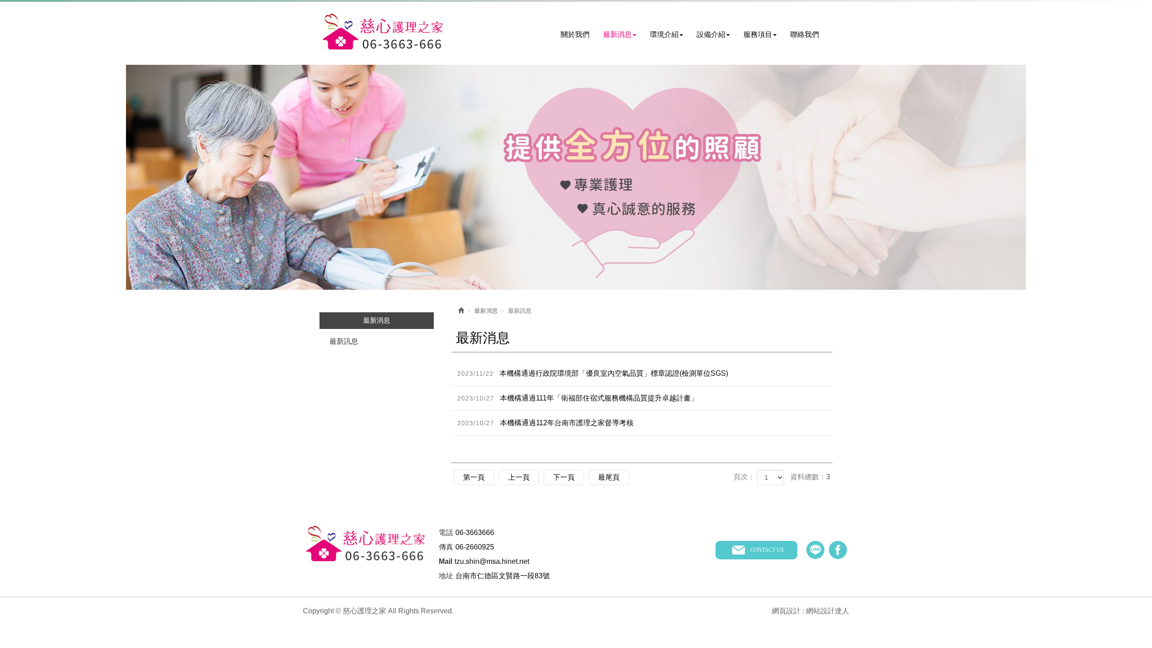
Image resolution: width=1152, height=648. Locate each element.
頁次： (744, 477)
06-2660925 (474, 547)
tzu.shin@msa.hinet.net (491, 561)
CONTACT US (767, 550)
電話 (446, 532)
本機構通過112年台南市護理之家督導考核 (545, 423)
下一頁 (564, 477)
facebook (838, 550)
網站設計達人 (827, 611)
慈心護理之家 (383, 32)
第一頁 (474, 477)
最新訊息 (343, 341)
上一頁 (519, 477)
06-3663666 (474, 532)
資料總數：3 (810, 477)
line (815, 550)
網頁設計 (786, 611)
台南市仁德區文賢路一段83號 (502, 576)
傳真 (446, 547)
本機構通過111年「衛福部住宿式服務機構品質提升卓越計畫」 (577, 398)
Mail (445, 561)
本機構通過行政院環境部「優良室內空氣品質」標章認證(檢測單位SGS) (592, 373)
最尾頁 (609, 477)
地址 (446, 576)
